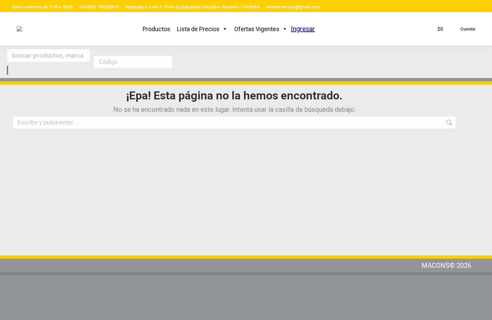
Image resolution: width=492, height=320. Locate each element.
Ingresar (303, 29)
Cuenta (467, 28)
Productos (156, 28)
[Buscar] (7, 70)
